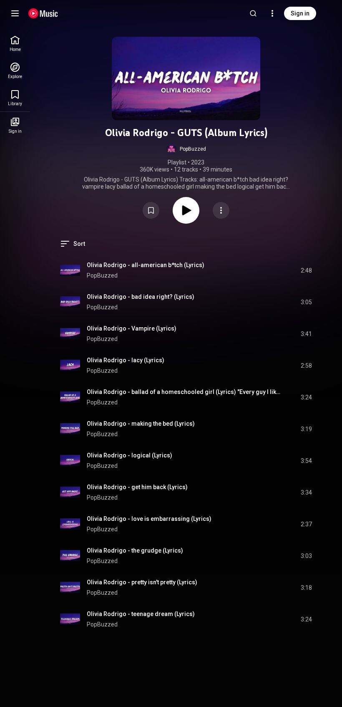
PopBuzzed (102, 275)
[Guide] (15, 13)
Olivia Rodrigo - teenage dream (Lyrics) (141, 614)
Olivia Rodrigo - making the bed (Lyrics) (141, 423)
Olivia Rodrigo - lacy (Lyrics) (125, 360)
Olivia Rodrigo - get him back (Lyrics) (137, 487)
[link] (15, 43)
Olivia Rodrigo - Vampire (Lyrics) (131, 328)
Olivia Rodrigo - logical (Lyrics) (129, 455)
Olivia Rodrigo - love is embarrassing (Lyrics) (149, 518)
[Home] (43, 13)
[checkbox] (306, 270)
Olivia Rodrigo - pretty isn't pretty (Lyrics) (142, 582)
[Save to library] (151, 210)
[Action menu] (221, 210)
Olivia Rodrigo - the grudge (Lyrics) (135, 550)
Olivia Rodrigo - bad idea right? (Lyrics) (140, 296)
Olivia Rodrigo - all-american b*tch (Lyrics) (145, 265)
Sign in (300, 13)
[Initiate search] (253, 13)
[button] (186, 149)
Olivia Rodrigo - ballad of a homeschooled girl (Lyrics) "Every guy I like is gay (184, 392)
